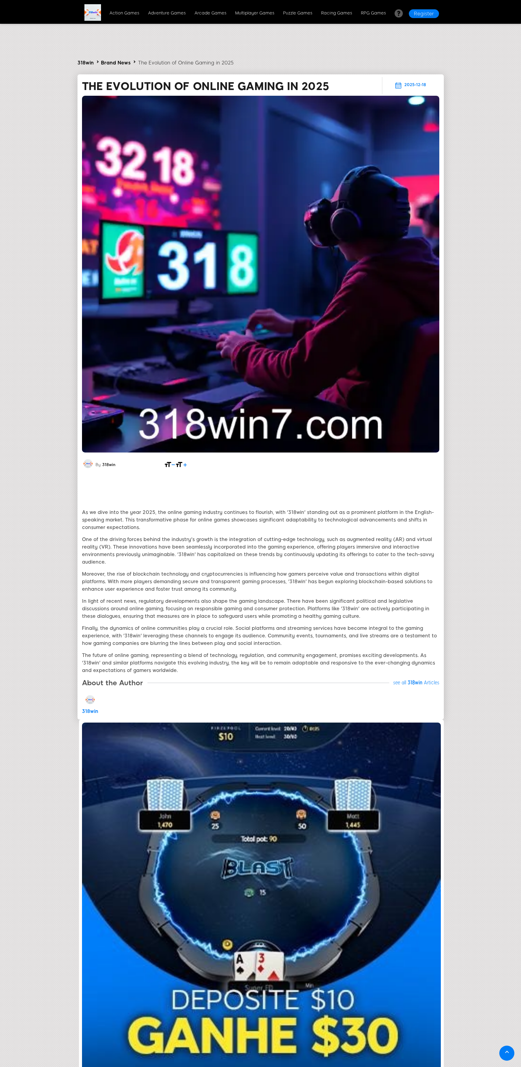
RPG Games (373, 13)
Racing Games (336, 13)
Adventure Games (167, 13)
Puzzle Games (297, 13)
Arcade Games (210, 13)
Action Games (124, 13)
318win (85, 63)
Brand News (116, 63)
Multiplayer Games (254, 13)
